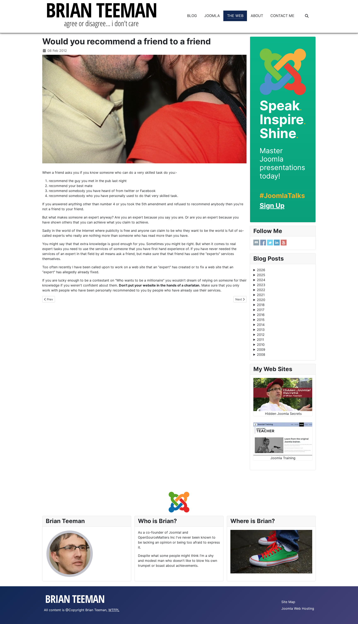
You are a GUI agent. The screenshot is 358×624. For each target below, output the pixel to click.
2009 (261, 349)
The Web (235, 15)
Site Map (288, 602)
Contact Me (282, 15)
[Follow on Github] (256, 242)
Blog (192, 15)
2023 (261, 285)
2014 (261, 325)
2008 (261, 354)
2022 (261, 290)
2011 (260, 339)
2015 (261, 320)
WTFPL (113, 610)
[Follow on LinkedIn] (277, 242)
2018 (261, 305)
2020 (261, 300)
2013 (261, 330)
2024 (261, 280)
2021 (261, 295)
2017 (260, 310)
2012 (261, 335)
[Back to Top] (351, 616)
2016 (261, 315)
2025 (261, 275)
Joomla (212, 15)
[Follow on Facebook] (263, 242)
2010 (261, 344)
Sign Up (272, 206)
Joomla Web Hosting (297, 608)
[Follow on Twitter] (270, 242)
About (257, 15)
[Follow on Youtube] (284, 242)
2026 (261, 270)
